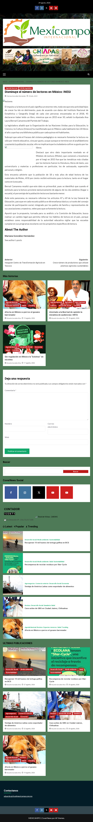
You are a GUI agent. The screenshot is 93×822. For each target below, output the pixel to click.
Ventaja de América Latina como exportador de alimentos (49, 586)
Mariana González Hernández (16, 96)
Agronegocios (30, 583)
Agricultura (68, 302)
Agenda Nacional (11, 88)
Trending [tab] (32, 526)
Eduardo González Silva (14, 318)
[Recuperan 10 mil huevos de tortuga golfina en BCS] (13, 541)
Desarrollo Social (65, 305)
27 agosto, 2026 (29, 685)
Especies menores (12, 305)
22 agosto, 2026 (29, 729)
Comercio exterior (42, 583)
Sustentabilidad (54, 540)
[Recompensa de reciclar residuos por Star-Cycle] (13, 563)
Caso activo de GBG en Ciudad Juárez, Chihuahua (46, 608)
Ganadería (47, 605)
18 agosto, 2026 (73, 318)
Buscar (6, 462)
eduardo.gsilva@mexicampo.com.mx (18, 796)
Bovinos (23, 302)
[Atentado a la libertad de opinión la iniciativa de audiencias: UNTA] (68, 294)
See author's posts (13, 240)
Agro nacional (80, 302)
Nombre (8, 423)
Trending (32, 305)
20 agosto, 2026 (73, 729)
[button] (5, 74)
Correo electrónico (53, 425)
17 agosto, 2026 (29, 363)
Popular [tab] (19, 526)
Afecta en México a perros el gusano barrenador (45, 630)
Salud (24, 305)
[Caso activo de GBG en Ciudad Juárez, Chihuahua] (13, 606)
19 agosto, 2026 (29, 318)
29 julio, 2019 (33, 96)
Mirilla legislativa (26, 88)
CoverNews (47, 818)
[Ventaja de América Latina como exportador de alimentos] (13, 585)
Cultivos (53, 305)
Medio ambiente (43, 540)
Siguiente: (70, 263)
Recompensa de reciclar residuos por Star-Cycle (46, 564)
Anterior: (25, 263)
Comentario (10, 390)
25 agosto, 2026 (73, 685)
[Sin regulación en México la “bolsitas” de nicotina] (24, 339)
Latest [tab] (8, 526)
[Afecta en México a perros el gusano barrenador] (24, 294)
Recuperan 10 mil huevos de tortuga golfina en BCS (47, 543)
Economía (38, 347)
